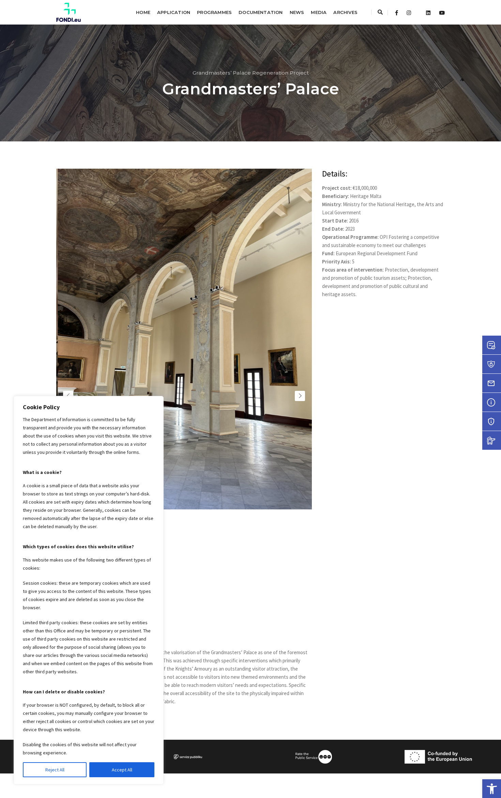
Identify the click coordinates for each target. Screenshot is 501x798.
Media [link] (319, 12)
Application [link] (173, 12)
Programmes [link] (214, 12)
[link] (491, 788)
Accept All (122, 770)
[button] (165, 582)
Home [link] (143, 12)
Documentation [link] (261, 12)
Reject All (54, 770)
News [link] (297, 12)
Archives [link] (345, 12)
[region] (89, 590)
